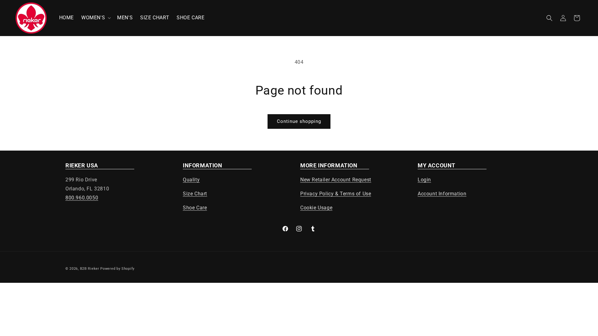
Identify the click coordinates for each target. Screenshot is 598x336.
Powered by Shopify (117, 269)
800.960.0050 (81, 198)
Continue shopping (299, 121)
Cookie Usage (316, 208)
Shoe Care (195, 208)
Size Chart (195, 194)
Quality (191, 180)
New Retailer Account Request (335, 180)
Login (424, 180)
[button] (95, 18)
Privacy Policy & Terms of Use (335, 194)
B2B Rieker (89, 269)
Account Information (442, 194)
